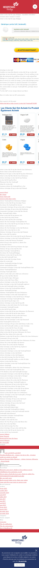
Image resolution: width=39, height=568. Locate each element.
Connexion (3, 522)
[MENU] (35, 6)
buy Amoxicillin (4, 443)
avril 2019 (3, 503)
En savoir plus (22, 561)
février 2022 (3, 489)
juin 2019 (2, 499)
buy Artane (3, 195)
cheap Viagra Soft (5, 197)
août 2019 (3, 495)
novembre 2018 (4, 514)
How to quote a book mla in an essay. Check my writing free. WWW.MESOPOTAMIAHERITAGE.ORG (17, 475)
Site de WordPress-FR (6, 528)
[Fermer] (36, 550)
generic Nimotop (5, 441)
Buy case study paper (6, 478)
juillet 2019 (3, 497)
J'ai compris (19, 565)
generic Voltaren (4, 434)
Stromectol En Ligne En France (9, 438)
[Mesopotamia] (11, 6)
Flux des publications (6, 524)
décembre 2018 (4, 511)
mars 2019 (3, 505)
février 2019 (3, 507)
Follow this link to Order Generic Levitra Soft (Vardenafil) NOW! (18, 103)
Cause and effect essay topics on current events (13, 482)
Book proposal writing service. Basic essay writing (14, 480)
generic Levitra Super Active (8, 199)
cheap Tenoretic (4, 436)
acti (6, 453)
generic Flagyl (4, 192)
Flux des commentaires (6, 526)
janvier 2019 (3, 509)
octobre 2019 (3, 491)
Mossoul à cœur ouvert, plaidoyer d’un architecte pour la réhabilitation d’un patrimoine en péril (16, 471)
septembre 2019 (4, 493)
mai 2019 (2, 501)
